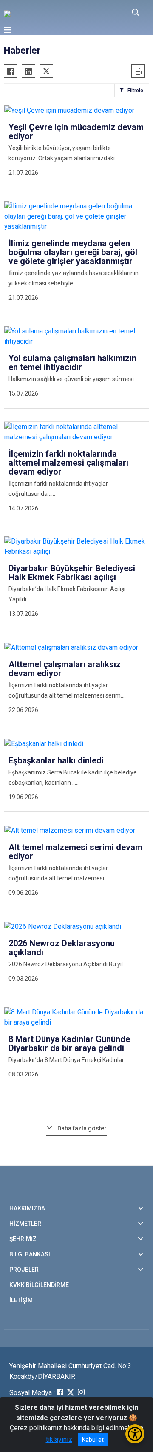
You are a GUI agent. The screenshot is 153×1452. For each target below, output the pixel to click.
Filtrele (135, 91)
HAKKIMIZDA (27, 1208)
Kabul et (93, 1439)
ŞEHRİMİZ (23, 1239)
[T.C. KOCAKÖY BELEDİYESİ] (54, 12)
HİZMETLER (25, 1223)
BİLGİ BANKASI (29, 1254)
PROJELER (24, 1269)
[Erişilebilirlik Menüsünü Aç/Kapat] (134, 1433)
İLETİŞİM (21, 1300)
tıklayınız (59, 1439)
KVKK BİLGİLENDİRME (39, 1284)
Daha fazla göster (82, 1128)
